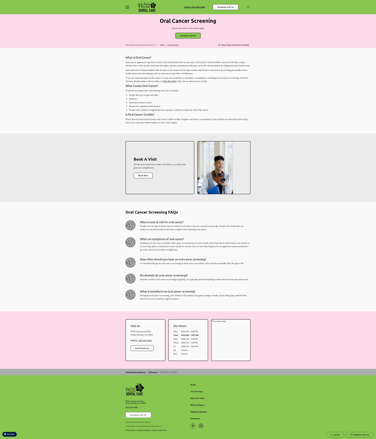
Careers (154, 430)
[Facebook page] (192, 425)
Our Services (196, 391)
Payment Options (198, 412)
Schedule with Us (225, 7)
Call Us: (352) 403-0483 (194, 7)
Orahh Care (162, 430)
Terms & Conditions (143, 430)
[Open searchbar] (248, 7)
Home (193, 384)
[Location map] (231, 340)
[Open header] (128, 7)
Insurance (195, 418)
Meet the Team (197, 398)
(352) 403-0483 (173, 45)
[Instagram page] (200, 425)
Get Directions (142, 348)
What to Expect (197, 405)
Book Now (143, 175)
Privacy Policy (131, 430)
